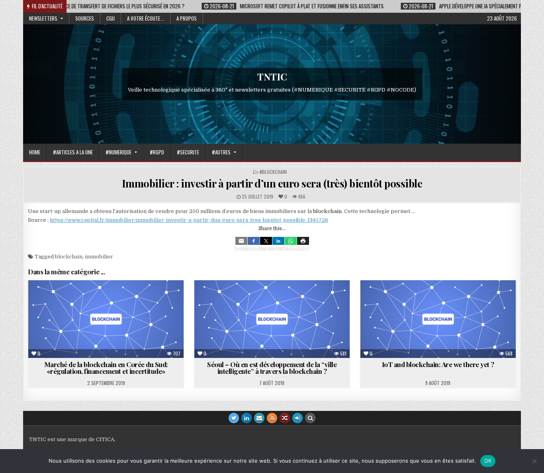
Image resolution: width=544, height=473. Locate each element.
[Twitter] (266, 241)
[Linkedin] (278, 241)
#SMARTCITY (296, 299)
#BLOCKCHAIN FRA (88, 299)
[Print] (303, 241)
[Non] (534, 461)
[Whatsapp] (291, 241)
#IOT (463, 299)
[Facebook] (254, 241)
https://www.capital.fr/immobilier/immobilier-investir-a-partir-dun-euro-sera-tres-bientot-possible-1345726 (189, 220)
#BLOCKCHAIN (273, 171)
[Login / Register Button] (297, 418)
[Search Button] (310, 418)
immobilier (99, 257)
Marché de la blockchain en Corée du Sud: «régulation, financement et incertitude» (106, 367)
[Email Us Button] (259, 418)
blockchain (68, 257)
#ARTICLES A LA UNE (73, 152)
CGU (110, 18)
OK (488, 460)
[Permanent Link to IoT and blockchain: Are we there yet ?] (438, 319)
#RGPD (157, 152)
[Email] (241, 241)
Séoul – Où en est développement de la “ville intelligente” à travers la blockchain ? (272, 367)
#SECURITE (188, 152)
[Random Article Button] (285, 418)
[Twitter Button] (234, 418)
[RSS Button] (272, 418)
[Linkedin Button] (246, 418)
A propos (186, 18)
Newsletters (43, 18)
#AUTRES (221, 152)
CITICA (105, 439)
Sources (84, 18)
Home (34, 152)
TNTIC (272, 76)
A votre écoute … (145, 18)
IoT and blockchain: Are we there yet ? (438, 364)
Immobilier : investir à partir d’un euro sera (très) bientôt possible (272, 183)
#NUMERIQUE (118, 152)
